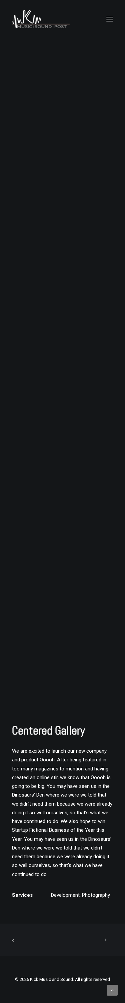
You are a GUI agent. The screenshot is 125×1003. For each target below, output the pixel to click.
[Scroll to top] (112, 990)
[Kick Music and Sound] (41, 19)
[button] (109, 19)
